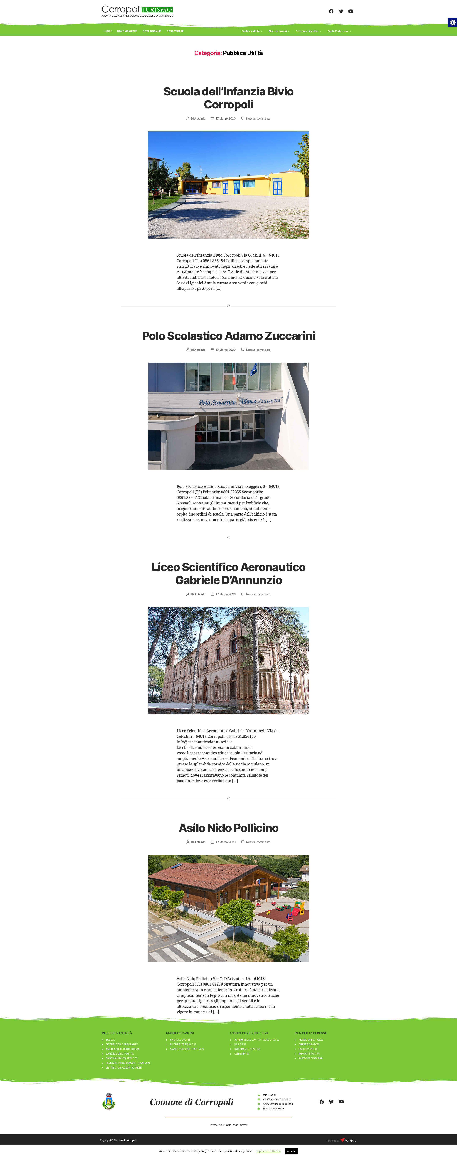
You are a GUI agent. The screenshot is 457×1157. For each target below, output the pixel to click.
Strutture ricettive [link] (307, 31)
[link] (452, 22)
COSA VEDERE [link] (175, 31)
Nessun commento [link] (258, 118)
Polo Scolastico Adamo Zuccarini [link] (228, 336)
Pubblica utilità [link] (251, 31)
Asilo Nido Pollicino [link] (229, 828)
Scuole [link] (228, 77)
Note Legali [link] (232, 1125)
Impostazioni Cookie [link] (269, 1151)
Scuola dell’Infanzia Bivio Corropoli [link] (228, 97)
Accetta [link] (291, 1151)
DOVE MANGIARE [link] (127, 31)
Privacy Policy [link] (217, 1125)
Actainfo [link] (199, 118)
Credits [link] (243, 1125)
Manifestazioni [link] (278, 31)
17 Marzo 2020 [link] (226, 118)
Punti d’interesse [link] (338, 31)
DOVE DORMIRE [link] (152, 31)
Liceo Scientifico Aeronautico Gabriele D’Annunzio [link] (229, 573)
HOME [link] (108, 31)
